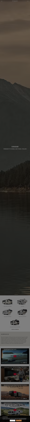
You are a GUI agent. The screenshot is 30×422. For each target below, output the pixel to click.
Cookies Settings (12, 420)
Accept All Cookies (18, 420)
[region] (15, 419)
